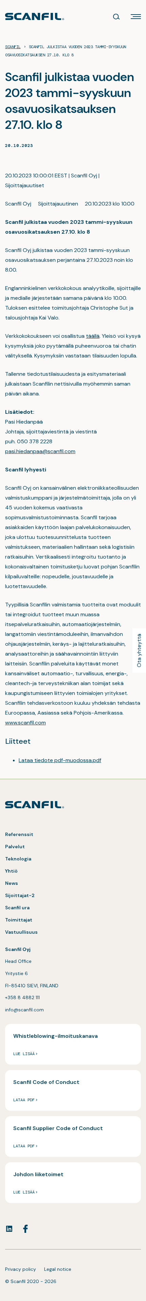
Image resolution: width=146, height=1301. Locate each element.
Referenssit (19, 834)
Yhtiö (11, 871)
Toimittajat (18, 920)
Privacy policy (20, 1269)
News (11, 883)
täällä (92, 335)
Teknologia (18, 859)
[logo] (34, 16)
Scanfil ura (17, 908)
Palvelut (15, 846)
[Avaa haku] (116, 16)
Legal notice (57, 1269)
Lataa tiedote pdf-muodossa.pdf (60, 760)
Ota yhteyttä (139, 650)
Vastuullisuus (21, 932)
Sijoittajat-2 (20, 895)
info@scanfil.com (24, 1010)
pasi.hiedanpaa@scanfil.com (40, 451)
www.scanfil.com (25, 722)
